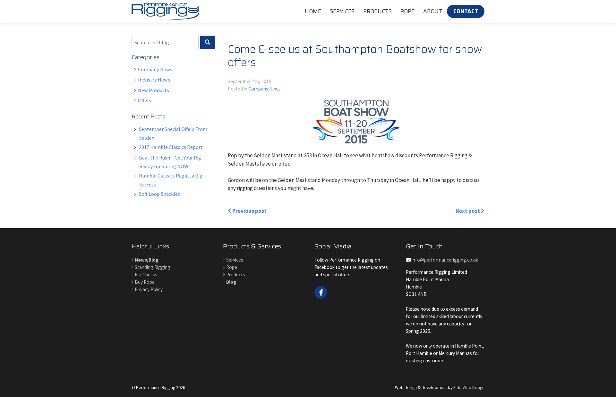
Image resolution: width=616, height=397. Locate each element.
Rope (407, 11)
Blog (231, 282)
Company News (155, 69)
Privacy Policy (149, 289)
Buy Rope (145, 282)
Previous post (249, 210)
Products (377, 11)
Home (313, 11)
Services (342, 11)
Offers (144, 100)
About (432, 11)
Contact (465, 11)
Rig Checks (146, 275)
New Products (153, 90)
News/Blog (146, 260)
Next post (468, 210)
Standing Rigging (152, 267)
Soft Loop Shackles (159, 194)
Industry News (154, 79)
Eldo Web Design (468, 387)
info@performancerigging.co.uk (444, 260)
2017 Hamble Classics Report (171, 147)
